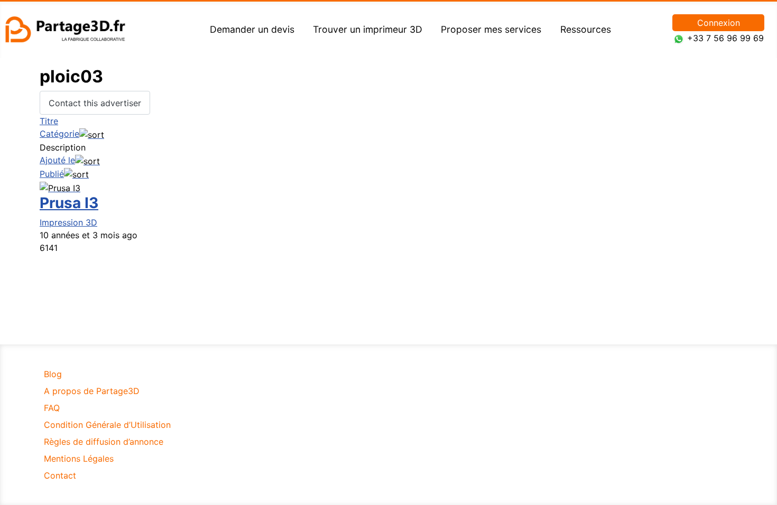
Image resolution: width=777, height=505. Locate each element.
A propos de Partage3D (92, 391)
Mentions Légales (79, 458)
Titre (49, 121)
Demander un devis (252, 29)
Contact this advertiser (95, 103)
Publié (52, 174)
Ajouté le (57, 160)
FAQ (52, 408)
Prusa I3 (69, 203)
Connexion (718, 22)
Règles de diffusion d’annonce (103, 441)
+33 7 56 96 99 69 (725, 38)
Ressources (585, 29)
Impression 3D (68, 222)
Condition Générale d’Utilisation (107, 424)
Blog (53, 374)
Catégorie (59, 133)
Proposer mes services (491, 29)
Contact (60, 475)
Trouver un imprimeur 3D (367, 29)
